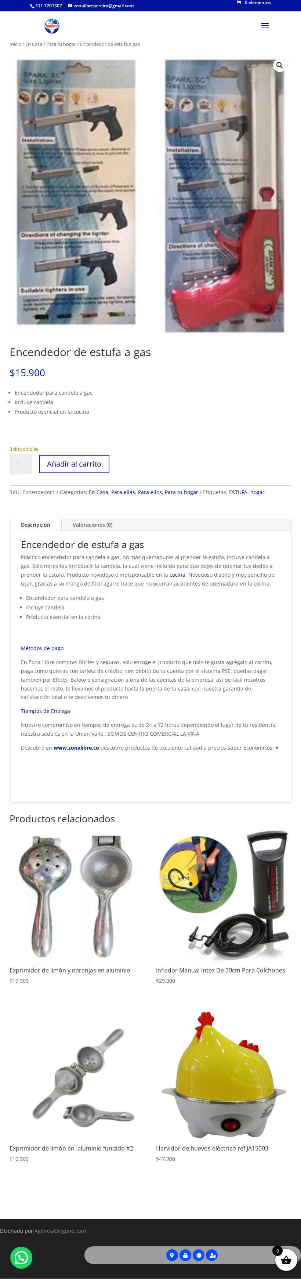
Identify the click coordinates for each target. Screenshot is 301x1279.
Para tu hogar (61, 44)
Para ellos (150, 492)
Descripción (35, 524)
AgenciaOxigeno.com (60, 1230)
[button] (279, 65)
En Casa (33, 44)
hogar (257, 492)
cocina (177, 574)
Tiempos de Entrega (45, 710)
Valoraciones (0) (92, 524)
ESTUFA (238, 492)
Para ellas (123, 492)
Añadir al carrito (74, 464)
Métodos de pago (42, 648)
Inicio (15, 44)
